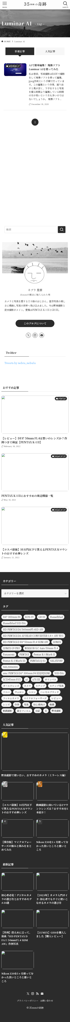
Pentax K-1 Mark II (44, 654)
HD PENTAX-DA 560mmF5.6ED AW (23, 629)
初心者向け (39, 704)
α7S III (36, 679)
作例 (17, 704)
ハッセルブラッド (49, 692)
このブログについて (35, 323)
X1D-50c (59, 673)
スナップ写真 (57, 685)
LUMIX (57, 642)
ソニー (6, 692)
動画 (52, 704)
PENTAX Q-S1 (38, 660)
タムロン (19, 692)
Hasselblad (56, 617)
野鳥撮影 (56, 710)
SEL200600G (10, 667)
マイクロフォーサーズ (35, 698)
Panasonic (9, 654)
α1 (26, 679)
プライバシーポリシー (27, 1000)
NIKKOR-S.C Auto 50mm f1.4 (41, 648)
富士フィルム (24, 710)
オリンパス (50, 679)
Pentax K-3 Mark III (14, 660)
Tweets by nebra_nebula (20, 363)
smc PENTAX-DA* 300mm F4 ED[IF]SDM (26, 673)
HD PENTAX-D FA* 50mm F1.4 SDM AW (25, 642)
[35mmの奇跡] (35, 4)
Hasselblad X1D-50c (14, 623)
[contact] (41, 335)
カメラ (27, 685)
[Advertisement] (35, 179)
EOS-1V (29, 617)
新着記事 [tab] (20, 51)
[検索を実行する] (62, 229)
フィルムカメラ (11, 698)
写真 (26, 704)
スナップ (40, 685)
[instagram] (35, 335)
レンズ (6, 704)
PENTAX (24, 654)
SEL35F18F (56, 660)
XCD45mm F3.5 (12, 679)
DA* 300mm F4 (11, 617)
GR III (41, 617)
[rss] (37, 993)
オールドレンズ (11, 685)
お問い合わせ (46, 1000)
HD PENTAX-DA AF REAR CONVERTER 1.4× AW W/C (33, 635)
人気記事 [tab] (50, 51)
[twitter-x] (28, 335)
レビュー (56, 698)
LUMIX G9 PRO (11, 648)
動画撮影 (7, 710)
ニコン (32, 692)
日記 (37, 710)
